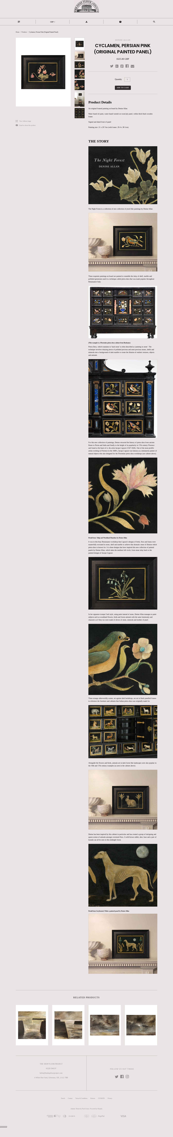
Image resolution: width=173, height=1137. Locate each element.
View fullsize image (23, 121)
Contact (70, 1098)
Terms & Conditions (81, 1098)
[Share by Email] (132, 66)
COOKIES (101, 1098)
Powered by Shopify (96, 1109)
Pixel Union (85, 1109)
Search (63, 1098)
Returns (92, 1098)
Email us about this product (26, 125)
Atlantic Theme (75, 1109)
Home (17, 32)
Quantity (118, 79)
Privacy (110, 1098)
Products (24, 32)
